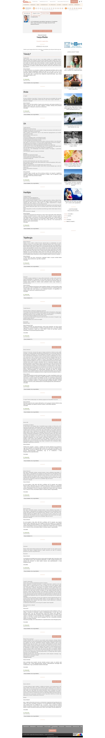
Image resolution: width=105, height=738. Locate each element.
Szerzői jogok (47, 726)
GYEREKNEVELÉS (44, 4)
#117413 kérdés (56, 305)
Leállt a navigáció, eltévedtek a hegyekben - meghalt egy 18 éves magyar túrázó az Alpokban (73, 184)
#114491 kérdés (56, 468)
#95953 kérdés (56, 636)
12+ (81, 8)
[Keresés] (81, 1)
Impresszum (26, 726)
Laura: (69, 221)
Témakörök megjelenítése (42, 41)
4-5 (74, 8)
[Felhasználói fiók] (79, 1)
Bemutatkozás (27, 13)
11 (60, 8)
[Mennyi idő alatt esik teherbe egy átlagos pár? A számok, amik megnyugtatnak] (73, 194)
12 (62, 8)
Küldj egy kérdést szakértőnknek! (42, 30)
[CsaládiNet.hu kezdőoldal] (27, 1)
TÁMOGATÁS (74, 1)
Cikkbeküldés (68, 726)
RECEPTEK (71, 4)
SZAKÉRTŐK (34, 1)
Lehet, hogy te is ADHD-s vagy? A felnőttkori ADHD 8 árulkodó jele (73, 88)
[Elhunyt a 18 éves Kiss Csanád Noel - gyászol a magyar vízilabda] (73, 137)
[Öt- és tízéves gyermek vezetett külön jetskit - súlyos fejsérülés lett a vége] (73, 118)
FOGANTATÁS (26, 4)
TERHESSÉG (32, 4)
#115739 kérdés (56, 397)
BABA (38, 4)
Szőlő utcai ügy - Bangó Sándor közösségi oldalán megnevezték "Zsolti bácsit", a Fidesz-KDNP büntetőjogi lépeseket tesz (73, 108)
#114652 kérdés (56, 419)
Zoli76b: (68, 215)
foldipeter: (68, 213)
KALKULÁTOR (52, 1)
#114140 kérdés (56, 543)
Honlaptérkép (55, 726)
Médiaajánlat (33, 726)
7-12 (79, 8)
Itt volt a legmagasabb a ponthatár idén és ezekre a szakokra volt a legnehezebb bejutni (73, 69)
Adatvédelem (40, 726)
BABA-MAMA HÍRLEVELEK (63, 1)
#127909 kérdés (56, 274)
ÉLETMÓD (59, 4)
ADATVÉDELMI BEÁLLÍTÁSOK (52, 736)
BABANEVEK (77, 4)
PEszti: (66, 217)
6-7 (76, 8)
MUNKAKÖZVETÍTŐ (43, 1)
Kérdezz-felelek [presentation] (45, 13)
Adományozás (76, 726)
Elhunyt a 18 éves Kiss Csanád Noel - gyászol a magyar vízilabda (73, 145)
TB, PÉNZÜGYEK (52, 4)
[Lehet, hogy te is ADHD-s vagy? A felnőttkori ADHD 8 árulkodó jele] (73, 80)
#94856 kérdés (56, 681)
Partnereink (61, 726)
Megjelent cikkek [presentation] (36, 13)
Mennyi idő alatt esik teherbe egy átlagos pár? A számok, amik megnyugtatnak (73, 202)
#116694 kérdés (56, 347)
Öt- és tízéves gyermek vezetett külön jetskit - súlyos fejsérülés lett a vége (73, 126)
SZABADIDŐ (64, 4)
